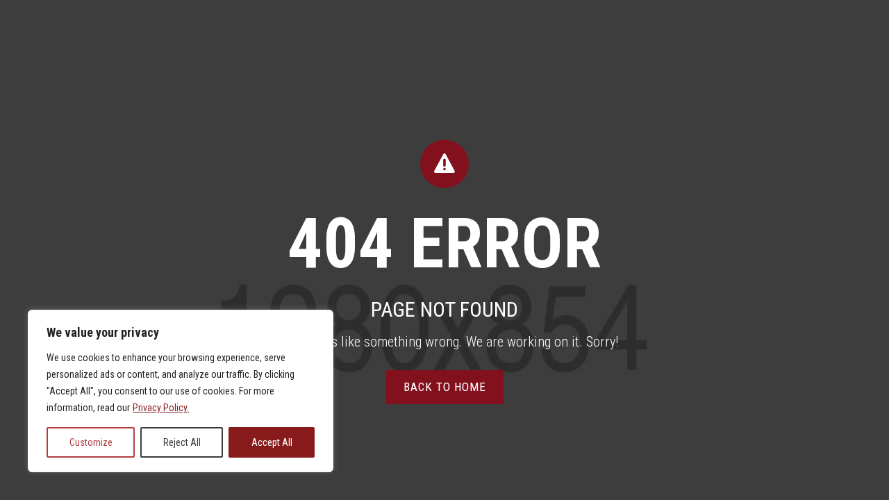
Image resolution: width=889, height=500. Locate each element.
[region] (180, 391)
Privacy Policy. (161, 407)
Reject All (182, 442)
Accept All (271, 442)
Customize (91, 442)
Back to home (445, 387)
